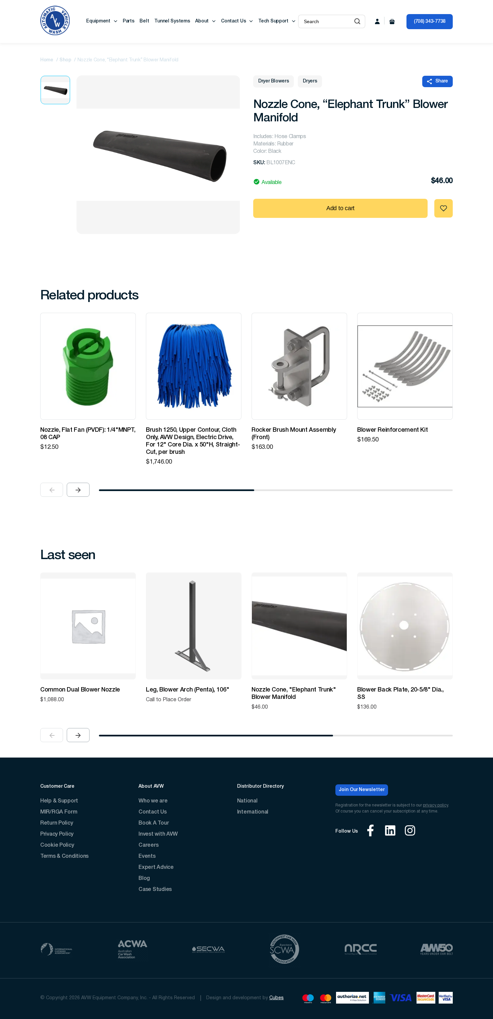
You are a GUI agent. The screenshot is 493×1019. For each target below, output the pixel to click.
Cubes (276, 998)
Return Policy (56, 823)
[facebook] (370, 831)
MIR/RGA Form (58, 812)
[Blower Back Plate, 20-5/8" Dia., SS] (405, 626)
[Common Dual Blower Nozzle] (88, 626)
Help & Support (59, 801)
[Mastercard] (326, 999)
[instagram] (410, 831)
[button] (357, 21)
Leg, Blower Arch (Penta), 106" (187, 690)
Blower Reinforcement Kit (392, 430)
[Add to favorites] (443, 208)
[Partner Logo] (56, 950)
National (247, 801)
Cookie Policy (57, 845)
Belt (144, 21)
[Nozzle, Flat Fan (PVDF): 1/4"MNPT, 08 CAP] (88, 366)
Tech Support (273, 21)
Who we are (153, 801)
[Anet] (352, 999)
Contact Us (233, 21)
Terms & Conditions (64, 856)
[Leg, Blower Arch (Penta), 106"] (193, 626)
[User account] (377, 21)
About (202, 21)
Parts (128, 21)
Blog (144, 878)
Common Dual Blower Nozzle (80, 690)
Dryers (310, 81)
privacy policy (435, 805)
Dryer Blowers (273, 81)
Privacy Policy (56, 834)
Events (147, 856)
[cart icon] (392, 21)
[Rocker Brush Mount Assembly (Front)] (299, 366)
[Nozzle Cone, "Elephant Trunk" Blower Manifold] (299, 626)
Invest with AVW (158, 834)
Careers (148, 845)
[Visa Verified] (446, 999)
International (252, 812)
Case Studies (155, 889)
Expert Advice (156, 867)
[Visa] (401, 999)
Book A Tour (154, 823)
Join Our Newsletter (362, 790)
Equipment (98, 21)
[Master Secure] (426, 999)
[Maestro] (308, 999)
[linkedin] (390, 831)
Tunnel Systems (172, 21)
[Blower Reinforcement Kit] (405, 366)
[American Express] (378, 999)
